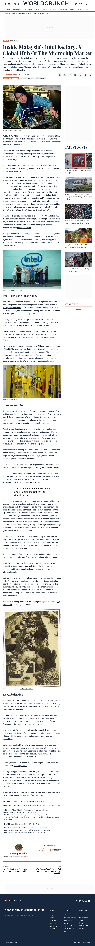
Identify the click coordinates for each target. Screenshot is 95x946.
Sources (52, 918)
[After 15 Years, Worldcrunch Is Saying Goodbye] (78, 161)
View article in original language (50, 854)
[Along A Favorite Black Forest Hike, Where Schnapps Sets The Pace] (78, 236)
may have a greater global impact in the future (36, 168)
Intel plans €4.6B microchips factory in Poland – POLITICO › (24, 832)
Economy (29, 9)
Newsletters (83, 9)
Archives (53, 921)
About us (67, 915)
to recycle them (34, 482)
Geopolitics (18, 9)
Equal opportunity (68, 924)
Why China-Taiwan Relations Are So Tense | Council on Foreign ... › (26, 828)
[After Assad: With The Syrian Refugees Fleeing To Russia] (78, 260)
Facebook (19, 290)
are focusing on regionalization (47, 792)
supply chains (31, 331)
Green (45, 9)
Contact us (68, 921)
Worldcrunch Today (83, 919)
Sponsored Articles (53, 927)
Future (37, 9)
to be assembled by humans (14, 557)
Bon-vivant (63, 9)
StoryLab (53, 923)
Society (53, 9)
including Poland (20, 766)
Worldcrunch (8, 13)
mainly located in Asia (12, 308)
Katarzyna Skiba (11, 75)
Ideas (72, 9)
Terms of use (76, 943)
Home (9, 9)
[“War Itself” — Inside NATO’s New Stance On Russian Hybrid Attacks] (78, 212)
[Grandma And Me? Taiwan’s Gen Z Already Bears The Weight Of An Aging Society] (78, 185)
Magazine (53, 915)
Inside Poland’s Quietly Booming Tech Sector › (20, 812)
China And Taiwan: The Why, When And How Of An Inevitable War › (26, 810)
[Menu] (89, 4)
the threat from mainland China (39, 783)
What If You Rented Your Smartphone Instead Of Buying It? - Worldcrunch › (30, 815)
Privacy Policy (86, 943)
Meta (10, 171)
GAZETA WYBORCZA (11, 78)
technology (14, 41)
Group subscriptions (83, 924)
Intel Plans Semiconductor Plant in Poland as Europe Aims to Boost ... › (28, 830)
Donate (81, 928)
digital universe (18, 180)
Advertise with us (69, 930)
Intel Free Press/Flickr (26, 689)
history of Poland (24, 228)
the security (41, 414)
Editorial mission (70, 918)
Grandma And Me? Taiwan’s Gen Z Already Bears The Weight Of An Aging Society (78, 196)
